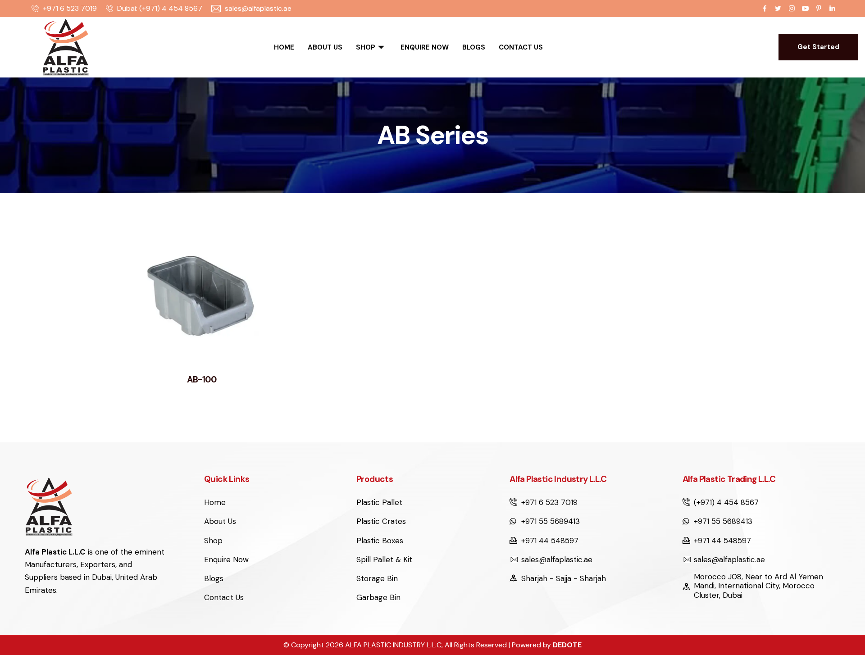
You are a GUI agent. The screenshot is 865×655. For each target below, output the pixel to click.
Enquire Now (425, 47)
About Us (325, 47)
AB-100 (201, 379)
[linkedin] (832, 8)
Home (284, 47)
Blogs (473, 47)
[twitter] (778, 8)
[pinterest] (818, 8)
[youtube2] (805, 8)
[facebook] (764, 8)
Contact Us (521, 47)
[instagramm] (791, 8)
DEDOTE (567, 645)
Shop (365, 47)
